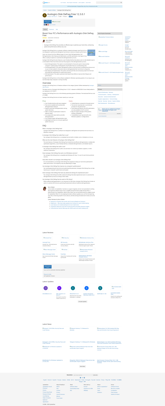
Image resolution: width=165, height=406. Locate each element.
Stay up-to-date (47, 274)
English (45, 380)
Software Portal (115, 386)
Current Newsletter (102, 116)
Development (115, 94)
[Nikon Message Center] (50, 249)
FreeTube (63, 254)
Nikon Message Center (49, 254)
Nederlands (78, 380)
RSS (71, 390)
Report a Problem (52, 24)
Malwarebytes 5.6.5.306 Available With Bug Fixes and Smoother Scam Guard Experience (109, 342)
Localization (114, 390)
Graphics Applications (103, 99)
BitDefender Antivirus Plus (86, 242)
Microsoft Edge (129, 51)
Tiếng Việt (107, 380)
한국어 (72, 380)
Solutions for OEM (88, 388)
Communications (102, 94)
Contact (58, 390)
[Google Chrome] (103, 45)
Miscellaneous (111, 103)
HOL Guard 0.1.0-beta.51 (60, 294)
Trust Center (59, 398)
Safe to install (56, 21)
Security (105, 101)
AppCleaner (45, 401)
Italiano (64, 380)
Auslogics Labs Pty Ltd (52, 16)
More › (99, 85)
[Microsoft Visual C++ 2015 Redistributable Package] (111, 72)
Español (54, 380)
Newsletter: (70, 375)
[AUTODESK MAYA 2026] (116, 287)
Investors (99, 392)
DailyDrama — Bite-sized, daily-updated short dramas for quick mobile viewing (70, 203)
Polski (82, 380)
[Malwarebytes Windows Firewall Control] (87, 250)
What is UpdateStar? (102, 386)
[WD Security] (65, 238)
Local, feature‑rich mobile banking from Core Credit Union (65, 205)
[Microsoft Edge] (103, 51)
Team (98, 390)
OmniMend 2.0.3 (47, 293)
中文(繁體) (119, 380)
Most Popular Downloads (72, 2)
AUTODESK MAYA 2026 (115, 293)
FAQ (57, 388)
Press (98, 388)
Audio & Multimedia (103, 92)
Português (87, 380)
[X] (46, 24)
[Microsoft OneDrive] (104, 56)
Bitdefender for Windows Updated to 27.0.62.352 (53, 360)
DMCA (57, 386)
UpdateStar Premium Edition (128, 38)
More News (82, 366)
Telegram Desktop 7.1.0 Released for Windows (82, 342)
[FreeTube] (64, 249)
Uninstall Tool (46, 242)
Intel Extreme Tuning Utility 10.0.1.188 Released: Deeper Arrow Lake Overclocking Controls (109, 361)
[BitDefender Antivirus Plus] (87, 238)
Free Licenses (114, 392)
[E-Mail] (48, 24)
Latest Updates (81, 2)
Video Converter (47, 398)
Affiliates (86, 390)
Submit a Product (115, 394)
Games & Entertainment (110, 96)
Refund (58, 396)
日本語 (68, 380)
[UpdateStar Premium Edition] (106, 37)
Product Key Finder (47, 392)
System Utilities (116, 101)
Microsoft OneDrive (127, 57)
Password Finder (47, 394)
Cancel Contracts (60, 394)
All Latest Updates (82, 301)
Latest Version (48, 21)
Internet (100, 101)
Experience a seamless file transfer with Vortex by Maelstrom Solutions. (68, 201)
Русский (93, 380)
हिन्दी (85, 381)
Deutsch (50, 380)
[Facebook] (44, 24)
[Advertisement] (69, 220)
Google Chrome (127, 45)
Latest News (88, 2)
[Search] (121, 2)
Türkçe (102, 380)
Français (59, 380)
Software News (73, 386)
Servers (110, 101)
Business (111, 92)
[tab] (45, 29)
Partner (85, 386)
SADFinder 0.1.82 (101, 293)
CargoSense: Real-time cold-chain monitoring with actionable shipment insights (70, 206)
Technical (51, 29)
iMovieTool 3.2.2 (74, 293)
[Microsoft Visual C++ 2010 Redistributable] (110, 63)
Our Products (63, 2)
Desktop (109, 94)
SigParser (45, 400)
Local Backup (46, 396)
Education (100, 96)
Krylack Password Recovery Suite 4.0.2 (88, 294)
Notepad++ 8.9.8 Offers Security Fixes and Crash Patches (54, 342)
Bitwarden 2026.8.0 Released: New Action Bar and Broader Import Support (82, 360)
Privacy (58, 392)
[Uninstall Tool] (47, 238)
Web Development (102, 103)
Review (45, 29)
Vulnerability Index (74, 388)
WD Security (64, 242)
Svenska (98, 380)
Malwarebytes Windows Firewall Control (85, 256)
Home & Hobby (113, 99)
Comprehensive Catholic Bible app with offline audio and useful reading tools (69, 208)
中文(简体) (113, 380)
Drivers (44, 390)
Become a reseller (115, 388)
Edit (57, 29)
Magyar (81, 381)
